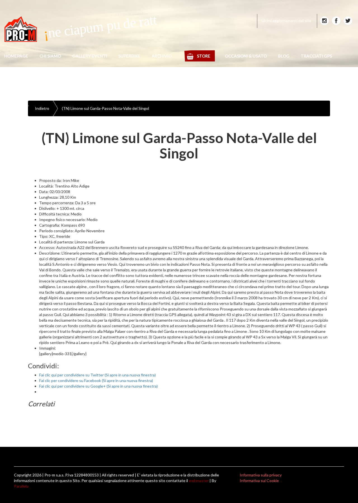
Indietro (42, 108)
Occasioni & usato (246, 55)
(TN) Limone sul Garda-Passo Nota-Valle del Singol (105, 108)
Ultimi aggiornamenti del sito (286, 20)
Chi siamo (50, 55)
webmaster (199, 480)
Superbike (129, 55)
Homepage (16, 55)
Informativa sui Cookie (259, 480)
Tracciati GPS (316, 55)
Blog (283, 55)
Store (203, 55)
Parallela (21, 486)
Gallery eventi (89, 55)
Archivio (162, 55)
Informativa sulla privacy (261, 475)
